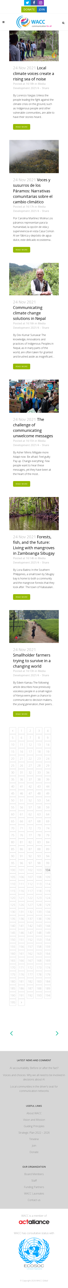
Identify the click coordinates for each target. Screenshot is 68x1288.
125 (12, 905)
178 (38, 974)
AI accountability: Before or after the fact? (34, 1068)
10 (12, 745)
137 (30, 919)
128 (38, 905)
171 (21, 967)
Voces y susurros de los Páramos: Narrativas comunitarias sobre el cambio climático (32, 190)
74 (47, 828)
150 (12, 940)
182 (30, 981)
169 (47, 960)
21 (21, 758)
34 (47, 772)
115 (12, 891)
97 (30, 863)
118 (38, 891)
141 (21, 926)
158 (38, 947)
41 (21, 786)
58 (39, 807)
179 (47, 974)
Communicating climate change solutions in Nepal (29, 313)
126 (21, 905)
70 (12, 828)
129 (47, 905)
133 (38, 912)
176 (21, 974)
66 (21, 821)
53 (39, 800)
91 (21, 856)
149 (47, 933)
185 (12, 988)
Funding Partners (34, 1187)
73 (39, 828)
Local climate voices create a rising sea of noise (33, 73)
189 (47, 988)
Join (34, 1145)
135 (12, 919)
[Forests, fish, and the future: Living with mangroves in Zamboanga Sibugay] (34, 513)
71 (21, 828)
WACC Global (42, 1280)
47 (30, 793)
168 (38, 960)
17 (30, 752)
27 (30, 765)
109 (47, 877)
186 (21, 988)
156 (21, 947)
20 (12, 758)
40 (12, 786)
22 (30, 758)
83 (39, 842)
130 (12, 912)
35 (12, 779)
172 (30, 967)
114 (47, 884)
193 (38, 995)
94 (47, 856)
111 (21, 884)
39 (47, 779)
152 (30, 940)
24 (47, 758)
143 (38, 926)
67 (30, 821)
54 (47, 800)
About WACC (34, 1113)
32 (30, 772)
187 (30, 988)
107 (30, 877)
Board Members (34, 1174)
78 (39, 835)
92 (30, 856)
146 (21, 933)
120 (12, 898)
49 (47, 793)
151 (21, 940)
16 (21, 752)
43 (39, 786)
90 (12, 856)
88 (39, 849)
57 (30, 807)
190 (12, 995)
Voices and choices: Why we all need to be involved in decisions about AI (34, 1077)
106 (21, 877)
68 (39, 821)
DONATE (29, 9)
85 (12, 849)
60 (12, 814)
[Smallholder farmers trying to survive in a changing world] (34, 626)
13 (39, 745)
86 (21, 849)
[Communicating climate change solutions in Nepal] (34, 279)
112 (30, 884)
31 (21, 772)
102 (30, 870)
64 (47, 814)
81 (21, 842)
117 (30, 891)
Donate (34, 1152)
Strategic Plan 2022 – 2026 (34, 1132)
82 (30, 842)
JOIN (42, 9)
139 (47, 919)
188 (38, 988)
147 (30, 933)
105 (12, 877)
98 (39, 863)
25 (12, 765)
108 (38, 877)
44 (47, 786)
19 (47, 752)
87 (30, 849)
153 (38, 940)
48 (39, 793)
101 (21, 870)
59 (47, 807)
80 (12, 842)
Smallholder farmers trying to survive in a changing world (32, 660)
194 (47, 995)
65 (12, 821)
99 (47, 863)
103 (38, 870)
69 (47, 821)
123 (38, 898)
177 (30, 974)
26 (21, 765)
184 (47, 981)
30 (12, 772)
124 (47, 898)
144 (47, 926)
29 (47, 765)
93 (39, 856)
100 (12, 870)
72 (30, 828)
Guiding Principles (34, 1126)
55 (12, 807)
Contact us (34, 1200)
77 (30, 835)
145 (12, 933)
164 (47, 954)
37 (30, 779)
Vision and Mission (34, 1120)
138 (38, 919)
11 (21, 745)
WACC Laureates (34, 1193)
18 (39, 752)
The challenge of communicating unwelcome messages (33, 428)
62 (30, 814)
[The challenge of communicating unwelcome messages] (34, 396)
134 (47, 912)
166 (21, 960)
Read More (22, 127)
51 (21, 800)
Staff (34, 1180)
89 (47, 849)
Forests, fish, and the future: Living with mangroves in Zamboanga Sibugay (34, 545)
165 (12, 960)
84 (47, 842)
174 (47, 967)
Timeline (34, 1139)
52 (30, 800)
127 (30, 905)
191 (21, 995)
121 (21, 898)
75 (12, 835)
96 (21, 863)
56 (21, 807)
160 (12, 954)
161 (21, 954)
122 (30, 898)
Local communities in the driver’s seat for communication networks (34, 1089)
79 (47, 835)
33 (39, 772)
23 (39, 758)
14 (47, 745)
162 (30, 954)
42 (30, 786)
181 (21, 981)
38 (39, 779)
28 (39, 765)
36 (21, 779)
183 (38, 981)
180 (12, 981)
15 (12, 752)
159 (47, 947)
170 (12, 967)
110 (12, 884)
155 (12, 947)
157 (30, 947)
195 (12, 1002)
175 (12, 974)
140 (12, 926)
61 (21, 814)
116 (21, 891)
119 (47, 891)
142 (30, 926)
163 (38, 954)
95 (12, 863)
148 (38, 933)
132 (30, 912)
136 (21, 919)
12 (30, 745)
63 (39, 814)
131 (21, 912)
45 (12, 793)
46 (21, 793)
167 (30, 960)
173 (38, 967)
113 (38, 884)
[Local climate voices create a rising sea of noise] (34, 46)
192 (30, 995)
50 (12, 800)
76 (21, 835)
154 (47, 940)
